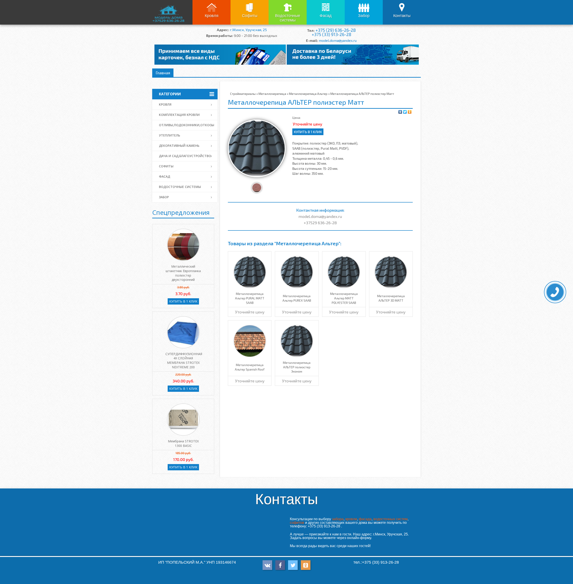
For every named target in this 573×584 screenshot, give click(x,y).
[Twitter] (405, 112)
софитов (297, 522)
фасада (365, 519)
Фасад (326, 15)
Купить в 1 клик (308, 132)
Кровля (211, 15)
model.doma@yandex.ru (338, 40)
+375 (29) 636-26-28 (335, 30)
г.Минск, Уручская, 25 (248, 30)
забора (338, 519)
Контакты (402, 15)
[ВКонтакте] (400, 112)
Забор (364, 15)
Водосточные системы (287, 17)
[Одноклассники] (409, 112)
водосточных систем (390, 519)
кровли (351, 519)
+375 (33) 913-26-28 (331, 34)
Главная (163, 72)
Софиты (249, 15)
